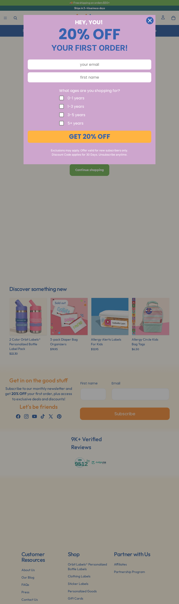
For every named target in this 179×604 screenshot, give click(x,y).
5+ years (75, 123)
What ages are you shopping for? (89, 90)
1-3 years (76, 106)
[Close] (149, 20)
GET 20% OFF (89, 136)
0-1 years (76, 98)
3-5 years (76, 114)
